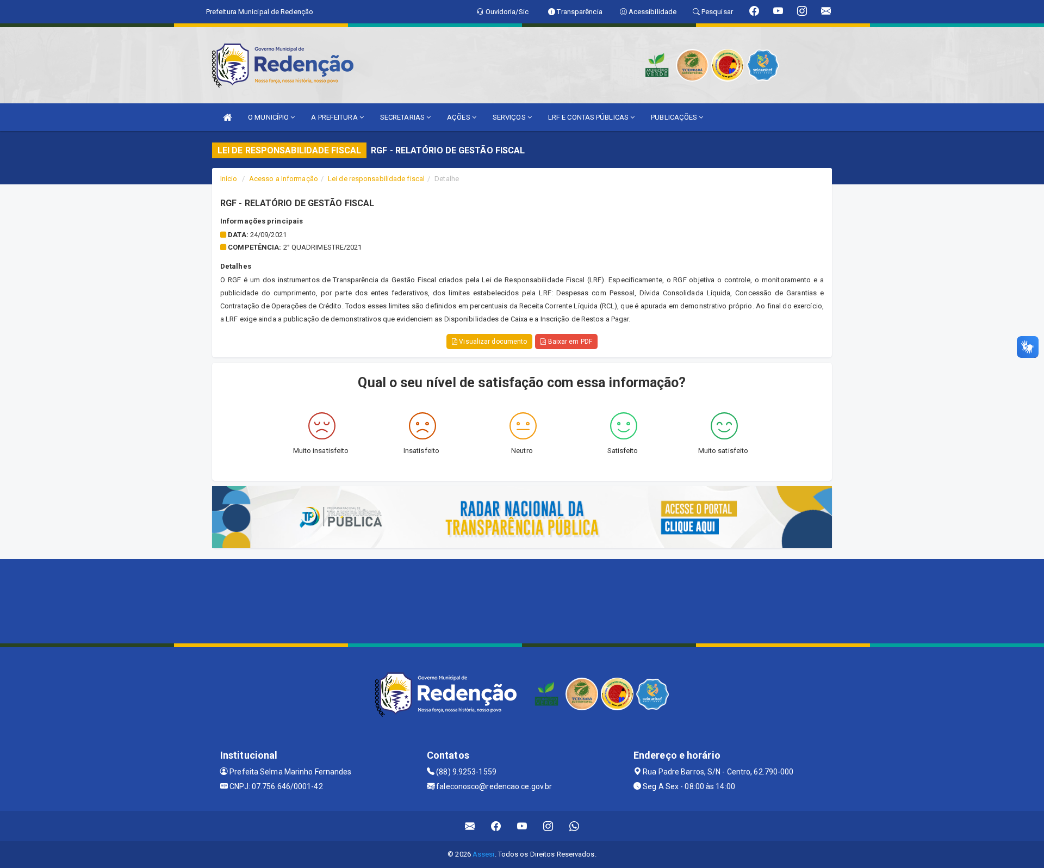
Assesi (484, 854)
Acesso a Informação (283, 179)
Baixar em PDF (569, 341)
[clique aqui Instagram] (548, 825)
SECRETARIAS (403, 117)
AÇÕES (459, 117)
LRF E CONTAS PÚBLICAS (589, 117)
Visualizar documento (492, 341)
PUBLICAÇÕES (675, 117)
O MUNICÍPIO (269, 117)
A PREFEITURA (335, 117)
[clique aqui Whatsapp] (574, 825)
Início (229, 179)
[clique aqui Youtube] (522, 825)
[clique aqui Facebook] (496, 825)
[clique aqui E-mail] (470, 825)
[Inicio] (227, 117)
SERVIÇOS (510, 117)
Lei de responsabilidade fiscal (376, 179)
